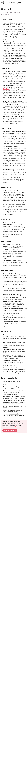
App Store (6, 75)
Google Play (6, 89)
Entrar (20, 2)
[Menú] (25, 2)
